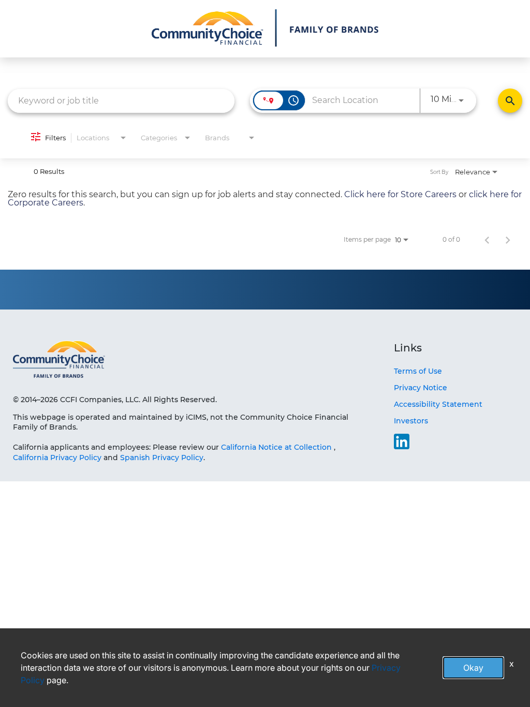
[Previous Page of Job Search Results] (487, 239)
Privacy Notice (420, 387)
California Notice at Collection (276, 447)
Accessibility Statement (438, 404)
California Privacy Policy (58, 457)
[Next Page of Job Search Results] (507, 239)
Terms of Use (418, 371)
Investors (411, 420)
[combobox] (121, 101)
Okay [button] (473, 667)
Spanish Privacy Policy (161, 457)
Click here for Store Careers (400, 194)
